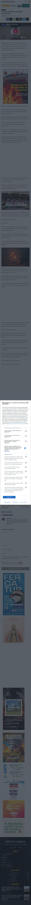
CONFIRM (9, 497)
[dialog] (15, 452)
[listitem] (15, 428)
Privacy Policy (24, 502)
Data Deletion (7, 502)
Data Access (15, 502)
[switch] (25, 431)
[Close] (28, 403)
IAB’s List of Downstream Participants (17, 423)
